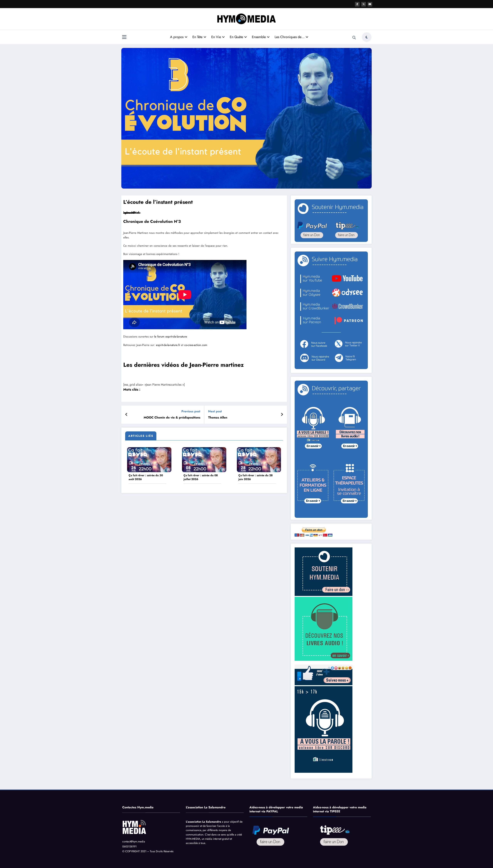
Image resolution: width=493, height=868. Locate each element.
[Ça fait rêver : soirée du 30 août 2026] (149, 459)
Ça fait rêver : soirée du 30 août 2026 (146, 477)
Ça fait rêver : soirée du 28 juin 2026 (255, 477)
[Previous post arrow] (126, 415)
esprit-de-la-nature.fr (168, 345)
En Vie (216, 36)
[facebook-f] (357, 4)
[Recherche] (354, 38)
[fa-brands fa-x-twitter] (363, 4)
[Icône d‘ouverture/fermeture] (124, 37)
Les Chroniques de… (289, 36)
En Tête (197, 36)
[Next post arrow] (282, 415)
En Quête (236, 36)
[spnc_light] (366, 37)
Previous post (190, 411)
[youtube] (370, 4)
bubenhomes (131, 213)
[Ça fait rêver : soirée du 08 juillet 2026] (204, 459)
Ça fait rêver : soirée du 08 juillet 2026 (201, 477)
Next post (215, 411)
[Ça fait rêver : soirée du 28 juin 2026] (259, 459)
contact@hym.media (133, 841)
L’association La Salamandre (203, 822)
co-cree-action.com (195, 345)
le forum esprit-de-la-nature (170, 336)
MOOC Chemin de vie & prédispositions (172, 417)
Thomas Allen (217, 417)
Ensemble (259, 36)
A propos (177, 36)
